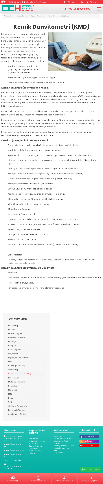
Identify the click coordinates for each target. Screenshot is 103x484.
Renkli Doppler (14, 349)
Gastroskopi (13, 370)
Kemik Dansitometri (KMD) (51, 27)
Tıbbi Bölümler (21, 16)
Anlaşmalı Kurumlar (37, 441)
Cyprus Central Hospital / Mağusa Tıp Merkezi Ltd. (18, 8)
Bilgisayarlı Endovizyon (18, 357)
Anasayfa (8, 16)
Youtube (89, 445)
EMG (10, 394)
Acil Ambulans (60, 436)
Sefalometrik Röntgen (17, 414)
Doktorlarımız (34, 448)
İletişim (32, 453)
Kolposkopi (13, 386)
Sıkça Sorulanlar (35, 451)
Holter (11, 398)
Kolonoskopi (13, 325)
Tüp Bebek (58, 453)
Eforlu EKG (12, 390)
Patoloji (11, 329)
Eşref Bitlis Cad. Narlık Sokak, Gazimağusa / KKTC (13, 438)
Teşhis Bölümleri (37, 16)
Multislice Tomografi (17, 382)
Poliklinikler (33, 443)
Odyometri (13, 353)
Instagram (89, 441)
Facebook (89, 436)
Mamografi (13, 341)
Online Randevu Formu (63, 438)
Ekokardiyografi (15, 333)
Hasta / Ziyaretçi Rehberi (64, 446)
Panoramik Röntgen (16, 410)
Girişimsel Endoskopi (17, 337)
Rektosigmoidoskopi (17, 366)
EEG (10, 361)
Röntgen (12, 345)
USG (10, 402)
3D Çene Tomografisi (17, 406)
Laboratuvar (13, 378)
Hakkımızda (33, 439)
